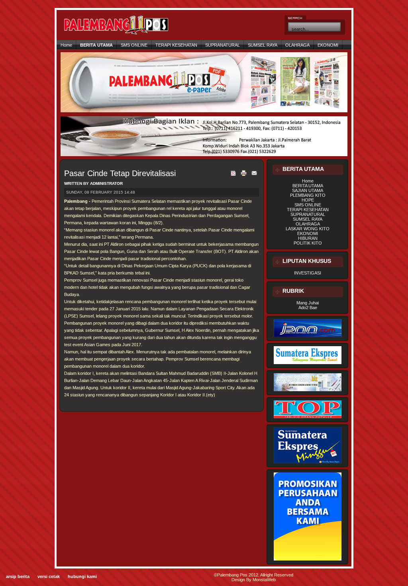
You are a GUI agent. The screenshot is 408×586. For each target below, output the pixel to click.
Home (66, 45)
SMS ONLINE (134, 45)
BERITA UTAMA (96, 45)
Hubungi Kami (82, 576)
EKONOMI (328, 45)
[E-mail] (254, 175)
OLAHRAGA (297, 45)
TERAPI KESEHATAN (176, 45)
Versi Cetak (48, 576)
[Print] (244, 176)
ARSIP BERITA (17, 576)
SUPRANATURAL (222, 45)
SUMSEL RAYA (262, 45)
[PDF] (233, 176)
